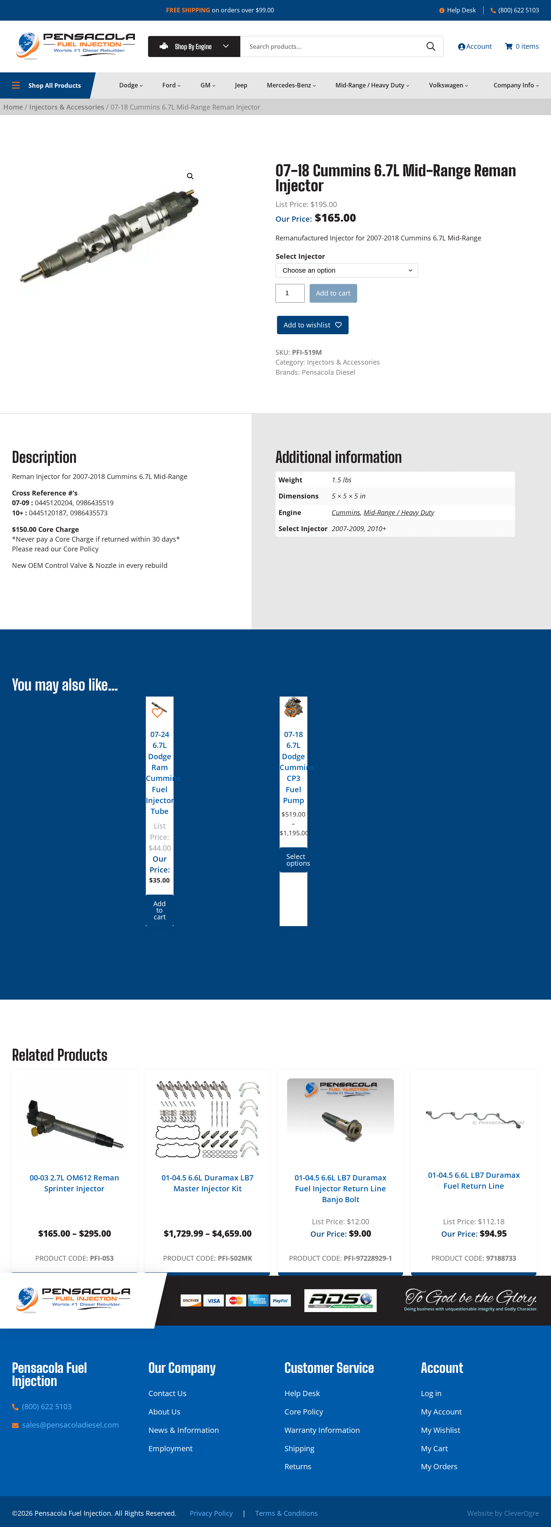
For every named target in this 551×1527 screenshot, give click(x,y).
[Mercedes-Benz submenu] (314, 85)
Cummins (346, 512)
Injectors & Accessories (66, 106)
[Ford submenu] (179, 85)
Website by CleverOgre (503, 1513)
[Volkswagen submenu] (466, 85)
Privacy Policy (211, 1513)
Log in (431, 1393)
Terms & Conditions (286, 1513)
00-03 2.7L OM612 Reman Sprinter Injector (74, 1183)
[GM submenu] (214, 85)
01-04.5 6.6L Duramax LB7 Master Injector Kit (207, 1183)
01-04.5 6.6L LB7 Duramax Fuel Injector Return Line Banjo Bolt (340, 1189)
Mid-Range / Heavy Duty (399, 512)
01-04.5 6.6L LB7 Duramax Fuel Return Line (474, 1180)
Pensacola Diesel (328, 372)
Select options (296, 860)
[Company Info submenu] (537, 85)
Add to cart (333, 292)
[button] (190, 176)
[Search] (431, 46)
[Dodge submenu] (141, 85)
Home (13, 106)
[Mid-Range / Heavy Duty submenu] (407, 85)
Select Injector (300, 256)
